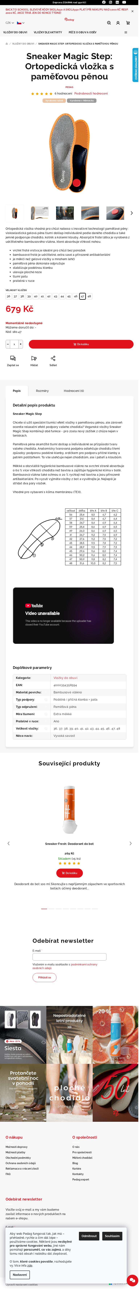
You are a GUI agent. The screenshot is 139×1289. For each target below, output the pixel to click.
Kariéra (75, 1166)
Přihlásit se (43, 977)
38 (20, 296)
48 (88, 296)
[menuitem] (15, 32)
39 (27, 296)
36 (7, 296)
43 (54, 296)
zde (29, 1265)
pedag (68, 87)
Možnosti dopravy (15, 1144)
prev (7, 843)
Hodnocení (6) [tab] (73, 391)
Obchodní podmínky (17, 1155)
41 (40, 296)
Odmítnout (89, 1236)
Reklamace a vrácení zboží (20, 1166)
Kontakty (76, 1171)
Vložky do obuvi (64, 678)
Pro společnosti (80, 1150)
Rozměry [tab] (41, 391)
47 (81, 296)
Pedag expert (79, 1177)
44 (60, 296)
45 (67, 296)
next (129, 843)
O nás (74, 1144)
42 (47, 296)
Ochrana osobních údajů (19, 1161)
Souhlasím (112, 1236)
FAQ (6, 1171)
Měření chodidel (81, 1155)
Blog (74, 1161)
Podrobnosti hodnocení (89, 93)
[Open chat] (130, 1280)
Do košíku (81, 344)
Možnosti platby (14, 1150)
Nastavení (20, 1275)
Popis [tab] (15, 391)
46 (74, 296)
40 (34, 296)
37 (14, 296)
